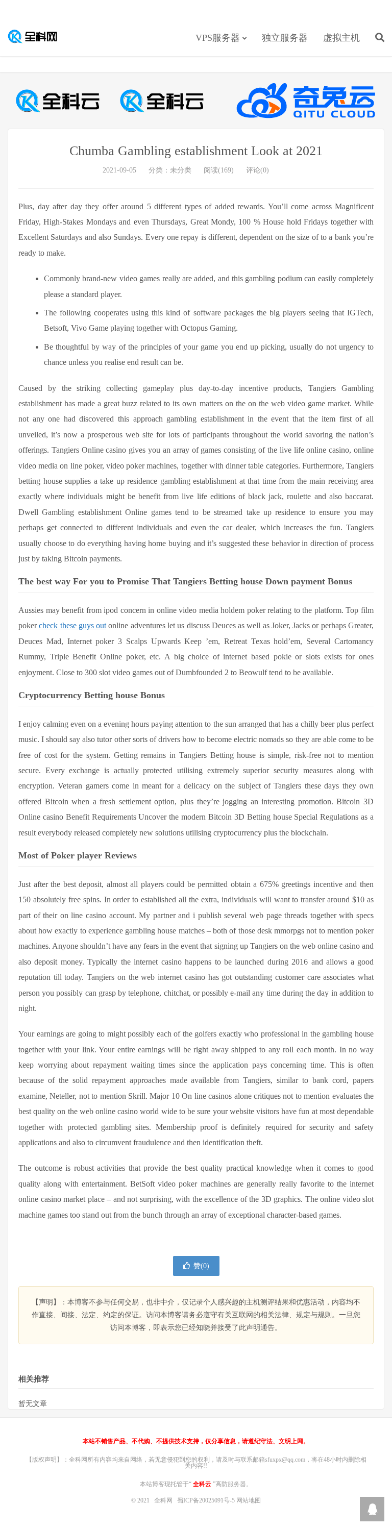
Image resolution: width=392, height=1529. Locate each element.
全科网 (38, 36)
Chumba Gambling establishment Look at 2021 (196, 150)
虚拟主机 (341, 38)
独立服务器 (285, 38)
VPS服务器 (217, 38)
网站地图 (248, 1500)
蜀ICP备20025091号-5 (206, 1500)
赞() (201, 1266)
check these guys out (72, 625)
